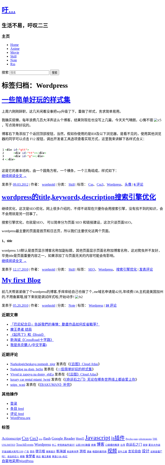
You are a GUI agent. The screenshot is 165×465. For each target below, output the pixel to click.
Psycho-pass (132, 439)
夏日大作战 (154, 445)
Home (14, 45)
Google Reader (63, 438)
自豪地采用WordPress (18, 461)
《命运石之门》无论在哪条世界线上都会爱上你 (100, 379)
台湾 (122, 445)
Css (90, 184)
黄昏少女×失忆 (59, 456)
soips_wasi (17, 384)
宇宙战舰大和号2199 (12, 451)
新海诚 (61, 451)
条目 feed (17, 408)
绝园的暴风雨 (99, 451)
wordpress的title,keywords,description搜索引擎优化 (79, 197)
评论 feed (17, 414)
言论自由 (134, 451)
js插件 (118, 438)
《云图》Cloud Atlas (84, 364)
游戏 (82, 451)
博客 (100, 444)
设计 (146, 451)
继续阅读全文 (14, 176)
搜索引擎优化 (126, 269)
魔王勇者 (46, 456)
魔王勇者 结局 (21, 329)
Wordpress (114, 184)
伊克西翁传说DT (66, 445)
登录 (13, 403)
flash (47, 438)
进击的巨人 (13, 456)
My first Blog (21, 280)
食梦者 (30, 456)
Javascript (97, 437)
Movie (14, 52)
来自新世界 (73, 451)
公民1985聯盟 (83, 445)
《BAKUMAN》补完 (55, 384)
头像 (128, 184)
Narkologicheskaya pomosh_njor (32, 364)
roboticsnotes (145, 439)
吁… (8, 10)
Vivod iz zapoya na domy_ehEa (32, 374)
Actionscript (11, 438)
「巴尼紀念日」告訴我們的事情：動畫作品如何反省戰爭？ (55, 324)
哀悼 (145, 445)
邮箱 (22, 456)
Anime (15, 48)
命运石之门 (134, 444)
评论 (138, 184)
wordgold (48, 184)
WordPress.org (20, 418)
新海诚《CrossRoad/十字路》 (32, 340)
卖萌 (93, 445)
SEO (91, 269)
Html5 (80, 438)
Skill (13, 56)
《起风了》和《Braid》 (27, 334)
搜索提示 (50, 451)
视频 (112, 450)
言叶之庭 (122, 451)
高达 (38, 456)
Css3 (100, 184)
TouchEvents (25, 444)
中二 (54, 445)
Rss (12, 64)
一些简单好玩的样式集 (36, 100)
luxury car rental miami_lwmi (30, 379)
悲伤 (32, 451)
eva (40, 439)
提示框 (40, 451)
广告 (26, 451)
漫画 (89, 451)
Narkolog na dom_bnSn (26, 369)
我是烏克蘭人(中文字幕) (28, 345)
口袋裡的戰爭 (112, 445)
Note (13, 60)
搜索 (5, 72)
